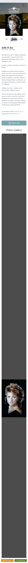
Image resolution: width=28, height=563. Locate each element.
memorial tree (18, 111)
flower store (17, 113)
